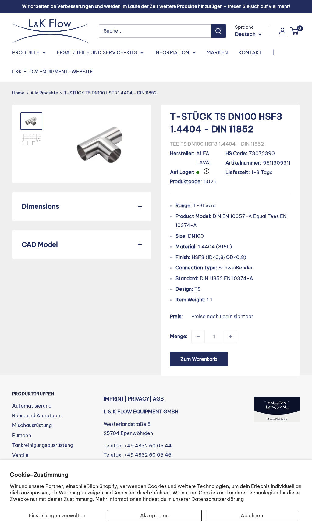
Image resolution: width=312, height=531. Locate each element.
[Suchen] (218, 31)
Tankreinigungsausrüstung (42, 445)
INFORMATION (171, 52)
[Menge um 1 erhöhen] (230, 336)
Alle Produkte (44, 93)
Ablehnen (252, 515)
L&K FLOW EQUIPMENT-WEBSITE (52, 72)
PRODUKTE (25, 52)
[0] (295, 31)
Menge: (179, 336)
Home (18, 93)
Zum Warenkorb (198, 359)
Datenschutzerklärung (217, 499)
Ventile (20, 455)
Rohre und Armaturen (37, 415)
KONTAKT (250, 52)
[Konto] (282, 31)
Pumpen (21, 435)
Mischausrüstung (32, 425)
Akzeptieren (154, 515)
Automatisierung (31, 406)
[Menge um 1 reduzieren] (198, 336)
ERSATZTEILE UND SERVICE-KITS (97, 52)
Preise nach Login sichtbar (222, 316)
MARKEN (217, 52)
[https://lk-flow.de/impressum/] (127, 398)
